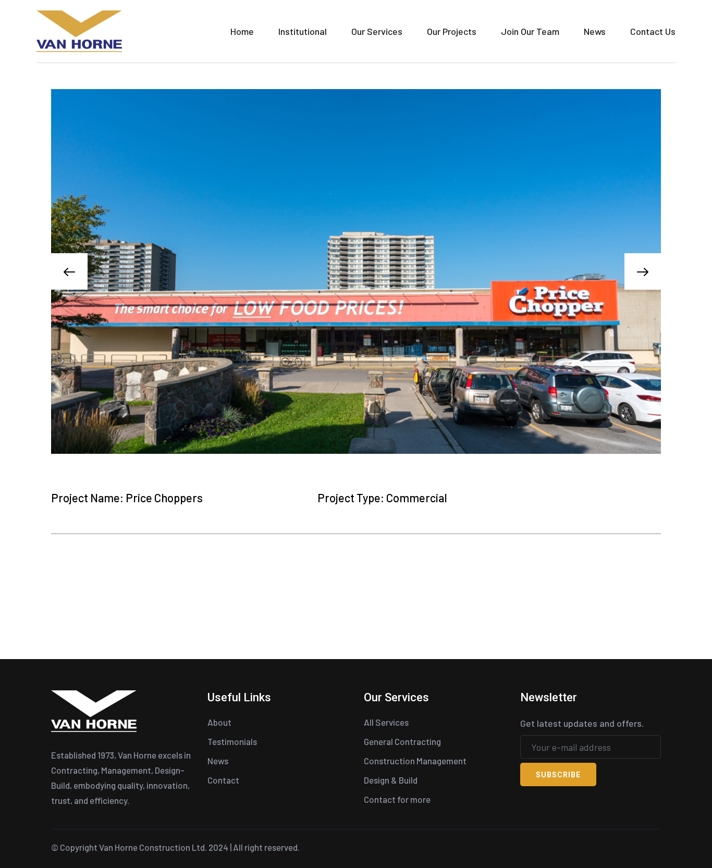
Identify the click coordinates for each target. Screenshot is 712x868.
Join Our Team (530, 31)
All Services (386, 722)
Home (242, 31)
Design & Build (391, 780)
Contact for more (397, 799)
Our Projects (451, 31)
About (219, 722)
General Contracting (402, 741)
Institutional (302, 31)
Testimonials (232, 741)
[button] (69, 271)
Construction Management (415, 760)
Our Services (376, 31)
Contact (223, 780)
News (595, 31)
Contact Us (653, 31)
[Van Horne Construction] (79, 30)
